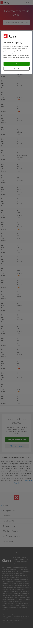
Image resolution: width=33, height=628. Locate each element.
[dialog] (16, 52)
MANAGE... (16, 68)
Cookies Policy (25, 57)
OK (16, 63)
